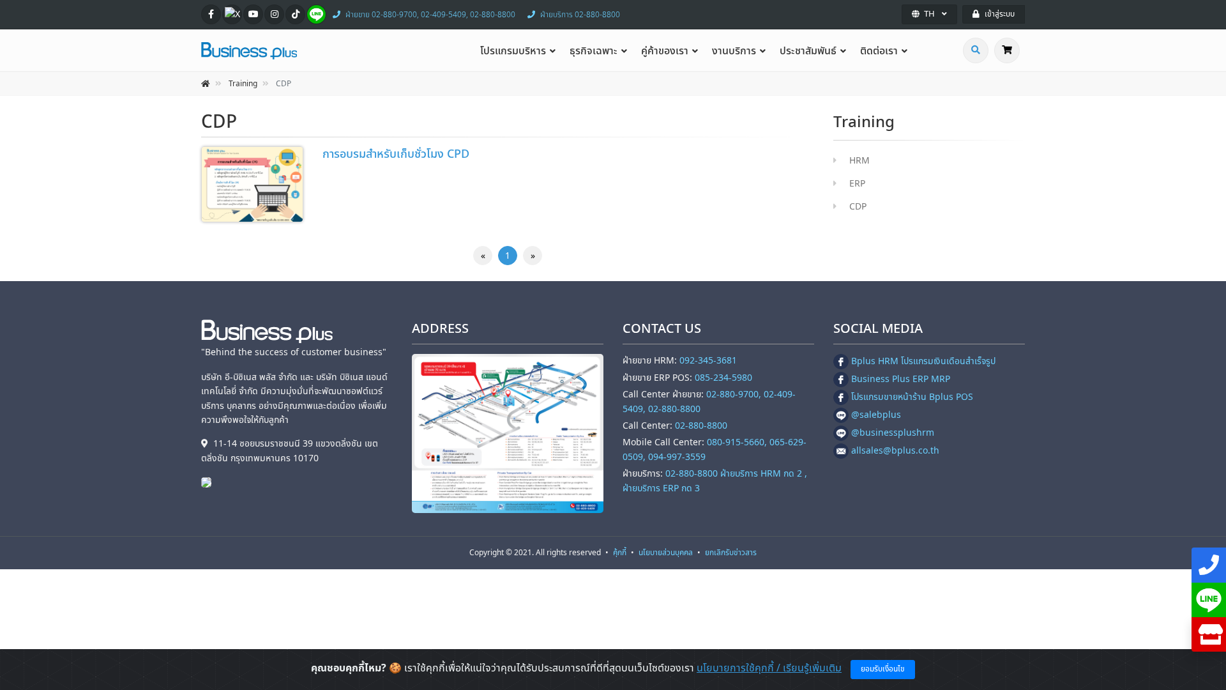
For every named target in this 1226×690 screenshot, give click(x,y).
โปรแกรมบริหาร (513, 51)
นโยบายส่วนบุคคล (666, 552)
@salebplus (876, 415)
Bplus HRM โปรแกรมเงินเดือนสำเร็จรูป (923, 361)
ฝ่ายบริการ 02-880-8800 (580, 14)
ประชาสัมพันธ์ (808, 51)
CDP (858, 206)
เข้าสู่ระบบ (1000, 14)
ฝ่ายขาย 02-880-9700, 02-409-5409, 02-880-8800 (430, 14)
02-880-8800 (701, 426)
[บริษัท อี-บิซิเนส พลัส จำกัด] (209, 482)
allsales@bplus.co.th (895, 450)
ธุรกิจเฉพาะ (593, 51)
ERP (857, 183)
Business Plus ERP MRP (900, 379)
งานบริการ (734, 51)
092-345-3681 (708, 360)
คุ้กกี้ (619, 552)
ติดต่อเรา (879, 51)
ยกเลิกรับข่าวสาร (731, 552)
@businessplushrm (892, 433)
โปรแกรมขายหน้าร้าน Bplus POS (912, 397)
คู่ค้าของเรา (664, 51)
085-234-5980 (723, 378)
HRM (859, 160)
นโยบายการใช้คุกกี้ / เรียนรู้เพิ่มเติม (769, 668)
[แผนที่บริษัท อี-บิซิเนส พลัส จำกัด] (507, 433)
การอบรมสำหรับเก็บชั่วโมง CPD (395, 154)
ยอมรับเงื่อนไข (883, 669)
